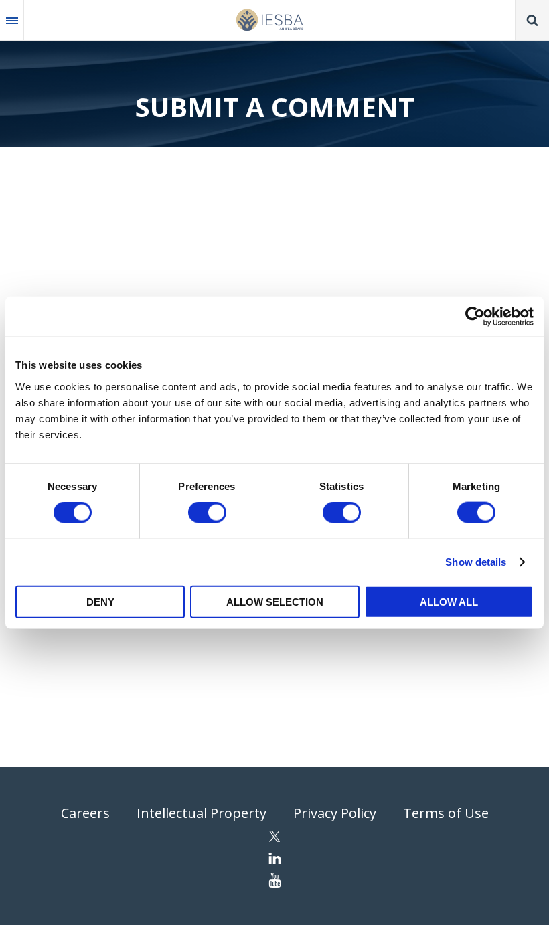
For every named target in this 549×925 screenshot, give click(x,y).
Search (532, 20)
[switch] (207, 512)
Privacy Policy (334, 813)
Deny (100, 601)
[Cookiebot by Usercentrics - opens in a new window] (475, 317)
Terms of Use (446, 813)
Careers (85, 813)
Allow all (449, 601)
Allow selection (274, 601)
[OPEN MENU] (12, 20)
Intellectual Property (201, 813)
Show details (475, 562)
